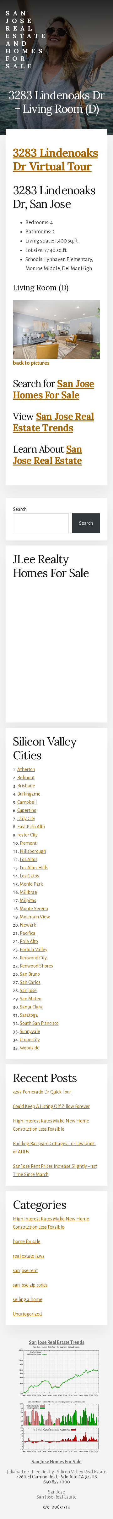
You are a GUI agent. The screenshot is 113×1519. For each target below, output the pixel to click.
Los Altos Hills (34, 867)
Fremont (28, 843)
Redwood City (33, 957)
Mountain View (35, 916)
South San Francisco (39, 1023)
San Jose (28, 990)
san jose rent (25, 1270)
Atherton (26, 769)
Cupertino (26, 810)
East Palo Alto (31, 826)
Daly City (26, 818)
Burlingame (28, 794)
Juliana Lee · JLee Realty (30, 1471)
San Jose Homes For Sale (53, 389)
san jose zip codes (30, 1285)
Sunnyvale (30, 1031)
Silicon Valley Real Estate (81, 1471)
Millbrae (28, 892)
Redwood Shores (36, 965)
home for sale (26, 1241)
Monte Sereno (34, 908)
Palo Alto (29, 941)
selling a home (27, 1299)
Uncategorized (27, 1313)
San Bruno (30, 974)
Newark (28, 925)
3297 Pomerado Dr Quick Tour (42, 1091)
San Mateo (30, 998)
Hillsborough (33, 851)
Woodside (30, 1047)
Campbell (27, 802)
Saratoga (29, 1015)
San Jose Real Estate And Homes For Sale (27, 39)
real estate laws (28, 1256)
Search (20, 509)
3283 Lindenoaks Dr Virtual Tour (55, 160)
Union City (30, 1039)
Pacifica (27, 933)
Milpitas (28, 900)
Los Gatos (29, 875)
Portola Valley (33, 949)
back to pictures (31, 363)
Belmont (26, 777)
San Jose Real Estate (47, 454)
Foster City (27, 834)
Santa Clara (31, 1006)
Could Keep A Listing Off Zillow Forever (51, 1106)
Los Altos (28, 859)
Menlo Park (31, 884)
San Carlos (30, 982)
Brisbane (26, 785)
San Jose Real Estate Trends (53, 422)
